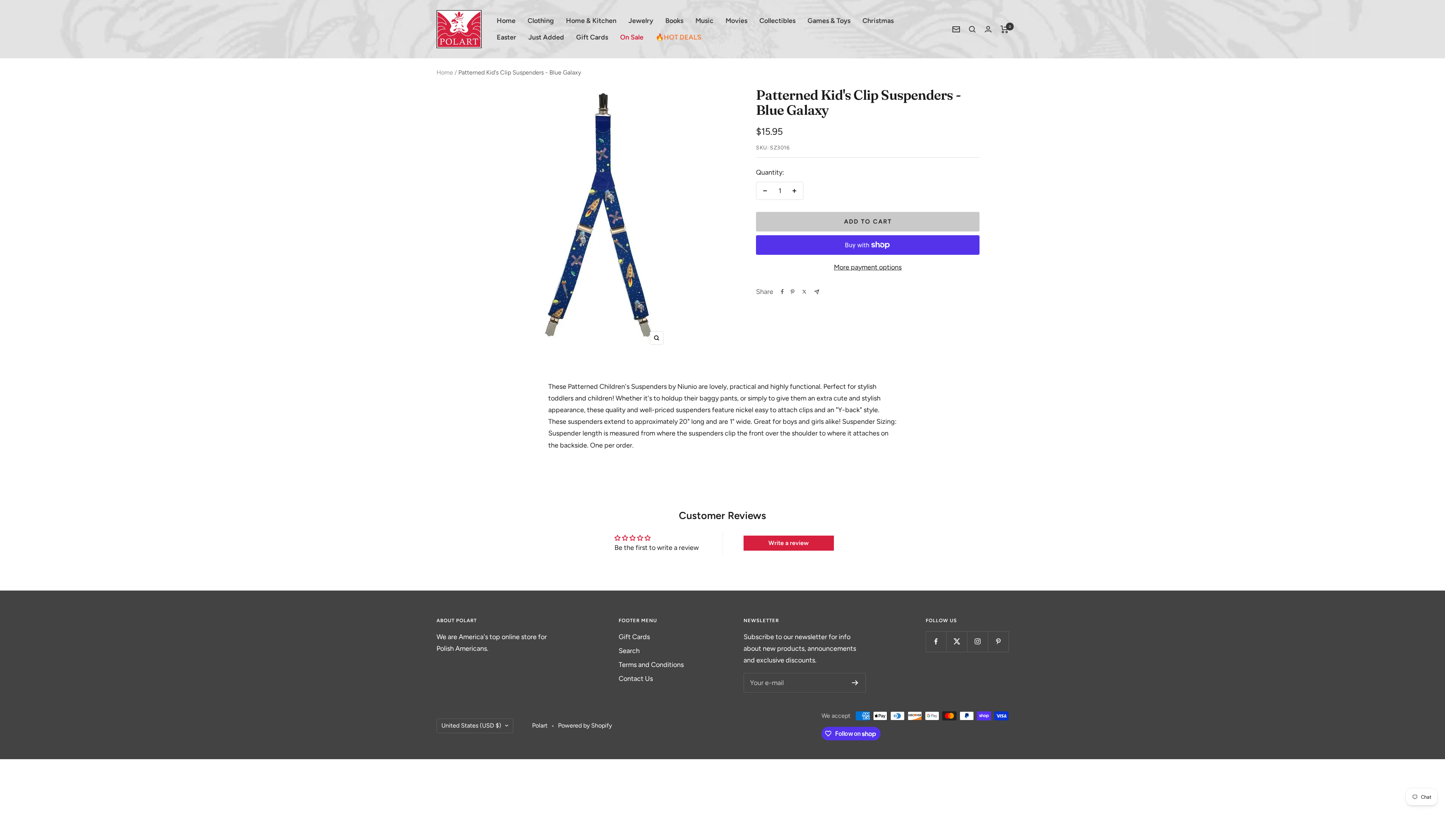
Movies (736, 21)
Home (506, 21)
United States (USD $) (471, 725)
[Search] (972, 29)
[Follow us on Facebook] (936, 641)
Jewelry (640, 21)
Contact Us (636, 678)
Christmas (878, 21)
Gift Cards (592, 37)
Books (674, 21)
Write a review (788, 543)
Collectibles (777, 21)
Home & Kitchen (591, 21)
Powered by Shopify (585, 725)
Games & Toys (829, 21)
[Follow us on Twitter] (956, 641)
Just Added (546, 37)
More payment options (868, 267)
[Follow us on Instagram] (977, 641)
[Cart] (1004, 29)
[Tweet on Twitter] (804, 291)
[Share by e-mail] (816, 291)
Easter (506, 37)
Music (704, 21)
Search (629, 651)
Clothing (541, 21)
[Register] (855, 682)
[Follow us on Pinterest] (998, 641)
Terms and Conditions (651, 665)
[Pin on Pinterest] (792, 291)
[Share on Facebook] (782, 291)
